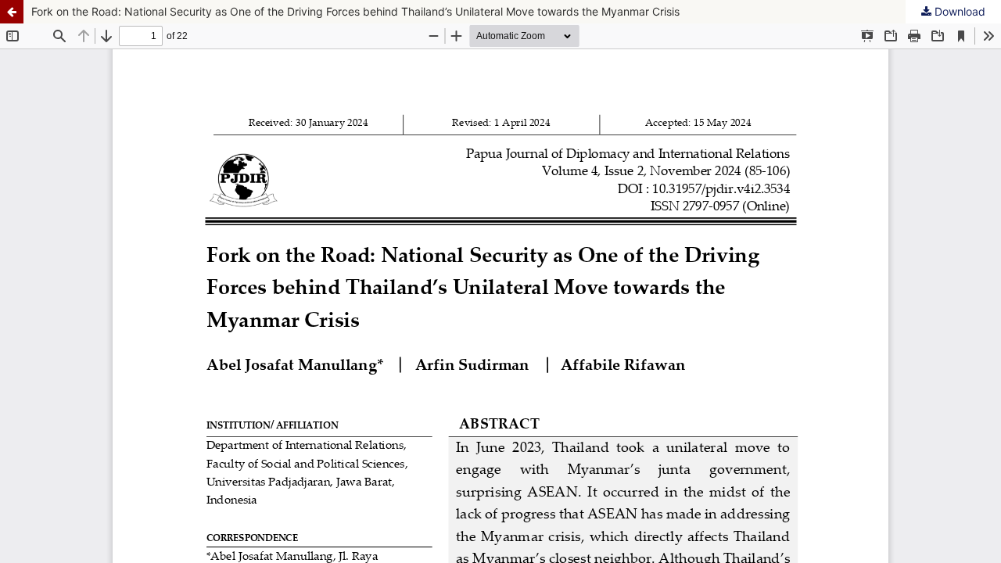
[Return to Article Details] (11, 11)
